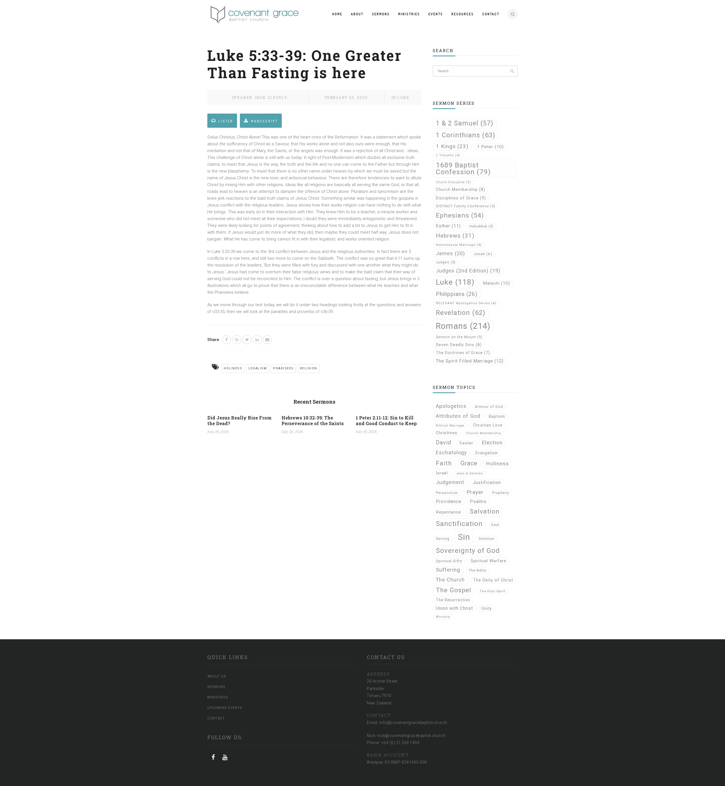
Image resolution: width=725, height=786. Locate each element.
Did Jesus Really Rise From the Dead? (239, 420)
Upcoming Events (224, 708)
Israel (442, 473)
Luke (404, 97)
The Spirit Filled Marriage (470, 361)
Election (492, 442)
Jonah (483, 254)
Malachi (496, 283)
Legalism (257, 368)
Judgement (450, 482)
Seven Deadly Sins (459, 344)
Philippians (456, 294)
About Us (216, 676)
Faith (444, 463)
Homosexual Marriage (459, 245)
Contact (490, 14)
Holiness (233, 368)
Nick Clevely (271, 97)
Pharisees (283, 368)
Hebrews (455, 235)
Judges (446, 262)
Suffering (448, 570)
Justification (487, 482)
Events (435, 14)
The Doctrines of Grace (463, 352)
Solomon (486, 539)
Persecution (447, 493)
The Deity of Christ (493, 580)
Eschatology (451, 452)
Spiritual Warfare (488, 560)
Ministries (409, 14)
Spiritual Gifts (449, 561)
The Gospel (453, 590)
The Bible (477, 570)
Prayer (475, 492)
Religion (308, 368)
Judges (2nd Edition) (468, 271)
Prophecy (500, 493)
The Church (450, 580)
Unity (486, 608)
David (443, 442)
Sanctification (459, 523)
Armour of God (489, 406)
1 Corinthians (465, 135)
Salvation (485, 511)
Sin (464, 537)
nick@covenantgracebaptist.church (411, 735)
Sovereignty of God (468, 550)
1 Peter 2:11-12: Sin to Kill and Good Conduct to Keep (386, 420)
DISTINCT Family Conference (465, 206)
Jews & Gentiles (469, 473)
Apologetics (451, 406)
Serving (442, 539)
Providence (448, 501)
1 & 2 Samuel (464, 123)
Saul (495, 525)
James (450, 253)
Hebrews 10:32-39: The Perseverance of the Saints (313, 420)
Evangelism (486, 453)
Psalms (478, 501)
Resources (462, 14)
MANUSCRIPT (264, 121)
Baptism (497, 416)
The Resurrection (453, 600)
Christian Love (488, 425)
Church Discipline (453, 182)
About (357, 14)
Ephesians (460, 215)
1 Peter (490, 146)
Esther (448, 226)
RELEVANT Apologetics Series (466, 303)
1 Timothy (448, 155)
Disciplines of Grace (461, 198)
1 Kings (452, 146)
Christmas (446, 433)
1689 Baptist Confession (463, 168)
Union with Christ (454, 608)
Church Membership (460, 189)
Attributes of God (458, 416)
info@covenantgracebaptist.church (413, 722)
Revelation (460, 313)
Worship (443, 617)
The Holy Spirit (493, 591)
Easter (466, 443)
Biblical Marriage (450, 425)
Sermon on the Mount (459, 337)
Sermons (381, 14)
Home (337, 14)
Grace (468, 463)
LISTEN (225, 121)
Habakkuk (481, 226)
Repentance (448, 512)
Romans (463, 326)
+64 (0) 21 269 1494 (400, 742)
